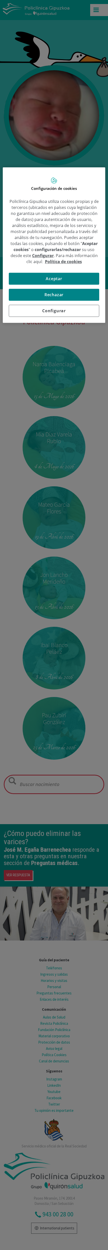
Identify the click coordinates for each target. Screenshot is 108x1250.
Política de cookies (63, 261)
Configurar (54, 311)
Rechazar (54, 294)
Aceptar (54, 278)
